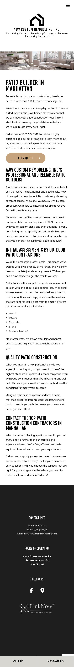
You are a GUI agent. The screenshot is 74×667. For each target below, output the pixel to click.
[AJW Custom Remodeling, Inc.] (37, 19)
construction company (42, 148)
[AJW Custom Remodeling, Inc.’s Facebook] (31, 591)
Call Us (18, 661)
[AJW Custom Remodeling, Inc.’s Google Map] (42, 591)
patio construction (39, 96)
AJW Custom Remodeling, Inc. (37, 29)
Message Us (55, 661)
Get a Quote (25, 158)
